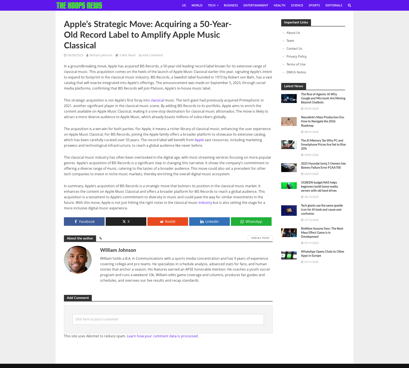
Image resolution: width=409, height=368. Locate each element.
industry (205, 202)
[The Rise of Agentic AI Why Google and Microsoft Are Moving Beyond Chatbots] (289, 98)
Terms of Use (296, 64)
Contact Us (294, 48)
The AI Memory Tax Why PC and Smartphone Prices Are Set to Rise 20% (323, 144)
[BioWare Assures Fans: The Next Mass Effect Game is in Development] (289, 232)
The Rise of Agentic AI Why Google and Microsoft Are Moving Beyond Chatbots (323, 98)
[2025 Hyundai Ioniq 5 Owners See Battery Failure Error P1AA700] (289, 167)
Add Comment (153, 55)
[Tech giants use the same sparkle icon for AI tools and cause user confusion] (289, 210)
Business (231, 5)
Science (297, 5)
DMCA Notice (296, 72)
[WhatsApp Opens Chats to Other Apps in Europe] (289, 255)
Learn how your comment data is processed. (163, 336)
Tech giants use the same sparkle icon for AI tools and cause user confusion (322, 209)
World (197, 5)
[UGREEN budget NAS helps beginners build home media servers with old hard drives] (289, 185)
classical (157, 100)
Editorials (333, 5)
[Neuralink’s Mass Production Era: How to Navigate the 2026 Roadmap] (289, 121)
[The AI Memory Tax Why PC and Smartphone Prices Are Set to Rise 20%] (289, 144)
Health (279, 5)
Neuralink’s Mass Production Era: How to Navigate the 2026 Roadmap (322, 121)
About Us (293, 32)
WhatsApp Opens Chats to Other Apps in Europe (322, 253)
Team (290, 40)
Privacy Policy (297, 56)
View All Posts (260, 237)
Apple (199, 140)
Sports (314, 5)
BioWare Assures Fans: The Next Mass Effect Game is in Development (322, 232)
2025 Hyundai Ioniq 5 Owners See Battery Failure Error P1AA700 (323, 165)
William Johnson (100, 55)
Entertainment (255, 5)
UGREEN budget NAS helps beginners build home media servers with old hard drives (319, 186)
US (184, 5)
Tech (212, 5)
